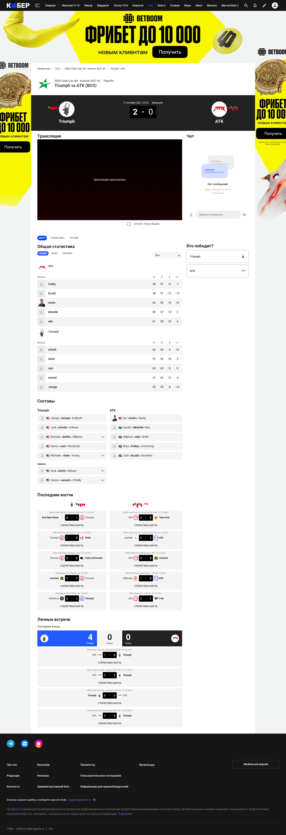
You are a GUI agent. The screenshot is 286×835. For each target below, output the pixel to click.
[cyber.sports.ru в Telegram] (11, 744)
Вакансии (43, 764)
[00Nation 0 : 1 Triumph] (49, 107)
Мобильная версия (256, 764)
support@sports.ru (79, 799)
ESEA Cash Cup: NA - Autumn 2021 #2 (85, 68)
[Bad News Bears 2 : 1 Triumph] (56, 108)
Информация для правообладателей (104, 786)
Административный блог (53, 786)
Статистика (57, 238)
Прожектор (87, 764)
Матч (42, 238)
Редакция (13, 775)
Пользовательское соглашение (100, 775)
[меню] (37, 5)
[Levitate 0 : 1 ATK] (235, 107)
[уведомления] (255, 5)
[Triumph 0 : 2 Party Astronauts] (53, 108)
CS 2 (57, 68)
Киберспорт (44, 68)
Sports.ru (16, 809)
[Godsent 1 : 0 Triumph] (51, 108)
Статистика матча (71, 525)
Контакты (13, 786)
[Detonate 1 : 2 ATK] (231, 107)
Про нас (12, 764)
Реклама (43, 775)
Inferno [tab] (67, 253)
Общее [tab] (43, 253)
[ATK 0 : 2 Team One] (237, 108)
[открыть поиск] (246, 5)
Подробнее (125, 813)
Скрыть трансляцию (147, 224)
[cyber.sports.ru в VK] (25, 744)
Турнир (73, 238)
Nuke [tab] (55, 253)
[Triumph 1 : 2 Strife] (54, 108)
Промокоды (147, 764)
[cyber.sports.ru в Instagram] (39, 744)
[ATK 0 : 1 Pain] (229, 108)
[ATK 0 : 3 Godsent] (233, 109)
